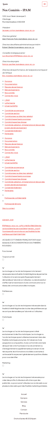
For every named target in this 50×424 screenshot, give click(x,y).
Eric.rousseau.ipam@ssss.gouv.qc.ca (17, 76)
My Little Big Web (27, 226)
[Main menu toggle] (44, 4)
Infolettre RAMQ (11, 106)
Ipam (5, 4)
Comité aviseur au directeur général (19, 116)
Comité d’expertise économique (18, 119)
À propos (8, 81)
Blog (24, 406)
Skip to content (8, 208)
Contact (24, 410)
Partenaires (9, 134)
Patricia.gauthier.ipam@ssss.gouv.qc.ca (18, 64)
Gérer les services (16, 228)
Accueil (24, 394)
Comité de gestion (12, 113)
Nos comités (10, 93)
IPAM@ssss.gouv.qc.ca (11, 226)
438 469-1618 (7, 220)
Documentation (11, 84)
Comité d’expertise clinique (16, 122)
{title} (14, 234)
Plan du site (24, 413)
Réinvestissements (12, 90)
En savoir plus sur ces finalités (23, 231)
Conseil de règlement (13, 131)
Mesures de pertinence (14, 87)
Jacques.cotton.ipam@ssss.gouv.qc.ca (18, 30)
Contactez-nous (11, 96)
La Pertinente (10, 103)
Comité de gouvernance (14, 110)
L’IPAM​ (7, 100)
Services (24, 402)
